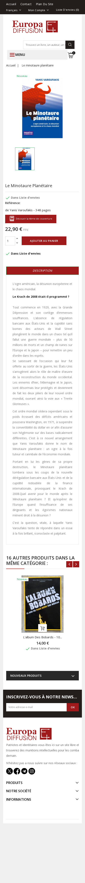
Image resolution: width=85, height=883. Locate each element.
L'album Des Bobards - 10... (42, 637)
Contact (26, 4)
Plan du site (44, 4)
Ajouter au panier (44, 241)
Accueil (11, 4)
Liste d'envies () (67, 10)
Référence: (12, 203)
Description (42, 271)
